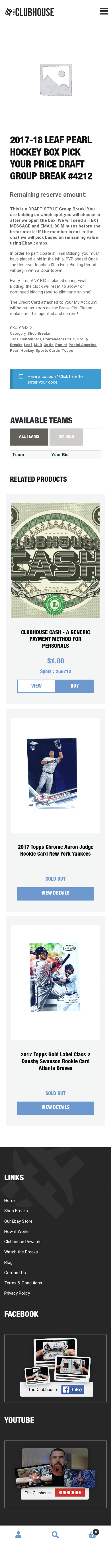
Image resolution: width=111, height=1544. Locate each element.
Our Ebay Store (18, 1221)
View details (55, 893)
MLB (38, 345)
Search (55, 1535)
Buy (75, 686)
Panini (61, 345)
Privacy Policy (17, 1293)
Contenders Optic (59, 339)
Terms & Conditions (23, 1283)
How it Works (17, 1231)
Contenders (30, 339)
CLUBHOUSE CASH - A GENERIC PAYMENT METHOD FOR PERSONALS (55, 639)
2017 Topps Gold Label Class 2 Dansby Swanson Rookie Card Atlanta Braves (55, 1061)
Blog (8, 1262)
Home (10, 1200)
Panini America (82, 345)
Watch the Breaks (21, 1252)
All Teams (29, 437)
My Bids (66, 437)
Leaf (28, 345)
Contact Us (15, 1272)
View (36, 686)
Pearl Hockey (22, 350)
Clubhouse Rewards (23, 1241)
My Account (18, 1535)
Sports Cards (48, 350)
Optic (49, 345)
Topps (67, 350)
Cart (85, 1530)
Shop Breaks (38, 333)
